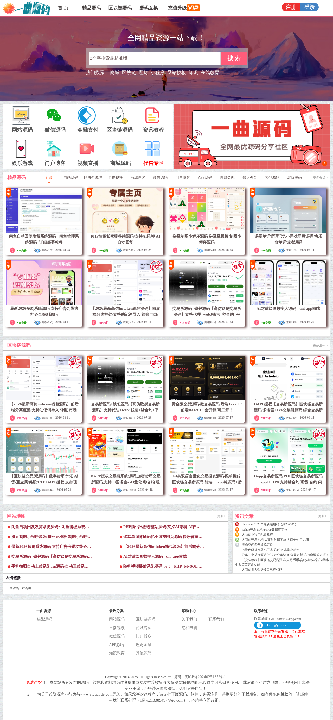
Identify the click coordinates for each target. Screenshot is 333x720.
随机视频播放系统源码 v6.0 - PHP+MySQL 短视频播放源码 (162, 567)
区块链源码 (120, 7)
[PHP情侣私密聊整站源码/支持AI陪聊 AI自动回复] (125, 210)
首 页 (63, 7)
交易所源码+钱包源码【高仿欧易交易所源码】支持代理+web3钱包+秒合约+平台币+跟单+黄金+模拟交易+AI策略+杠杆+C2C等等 (51, 557)
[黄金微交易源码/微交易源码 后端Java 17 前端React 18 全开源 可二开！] (206, 378)
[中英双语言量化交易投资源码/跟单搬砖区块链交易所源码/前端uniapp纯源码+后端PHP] (206, 450)
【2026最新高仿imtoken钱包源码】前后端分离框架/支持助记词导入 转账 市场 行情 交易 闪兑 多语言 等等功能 (125, 314)
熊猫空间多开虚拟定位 (257, 545)
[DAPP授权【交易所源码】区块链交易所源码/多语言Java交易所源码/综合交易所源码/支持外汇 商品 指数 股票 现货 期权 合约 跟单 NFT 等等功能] (288, 378)
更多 (221, 516)
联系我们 (216, 619)
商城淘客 (143, 628)
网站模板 (176, 72)
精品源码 (91, 7)
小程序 (158, 72)
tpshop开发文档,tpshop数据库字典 (264, 529)
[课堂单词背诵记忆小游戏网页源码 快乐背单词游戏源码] (288, 210)
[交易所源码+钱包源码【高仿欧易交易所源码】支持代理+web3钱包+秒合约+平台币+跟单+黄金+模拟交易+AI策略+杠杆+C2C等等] (206, 282)
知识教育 (117, 653)
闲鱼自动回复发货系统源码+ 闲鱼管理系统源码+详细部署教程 (50, 528)
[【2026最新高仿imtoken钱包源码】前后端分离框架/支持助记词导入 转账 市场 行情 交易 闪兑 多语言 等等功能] (125, 282)
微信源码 (117, 636)
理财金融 (143, 645)
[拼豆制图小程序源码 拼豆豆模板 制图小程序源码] (206, 210)
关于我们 (189, 619)
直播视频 (117, 628)
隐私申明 (189, 628)
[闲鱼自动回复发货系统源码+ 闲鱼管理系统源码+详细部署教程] (43, 210)
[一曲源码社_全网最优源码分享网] (252, 168)
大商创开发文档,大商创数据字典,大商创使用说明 (275, 540)
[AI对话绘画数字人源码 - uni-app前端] (288, 282)
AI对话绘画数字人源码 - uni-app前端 (288, 308)
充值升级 (177, 7)
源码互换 (148, 7)
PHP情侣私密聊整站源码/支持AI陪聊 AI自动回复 (162, 528)
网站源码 (117, 619)
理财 (143, 72)
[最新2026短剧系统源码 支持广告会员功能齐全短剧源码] (43, 282)
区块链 (129, 72)
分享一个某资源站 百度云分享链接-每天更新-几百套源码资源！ (285, 555)
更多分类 (320, 177)
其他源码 (143, 653)
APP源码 (116, 645)
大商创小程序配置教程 (257, 534)
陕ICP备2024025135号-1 (205, 677)
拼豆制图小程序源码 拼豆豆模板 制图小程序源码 (51, 538)
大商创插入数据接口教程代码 (262, 570)
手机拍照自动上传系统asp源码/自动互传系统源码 (49, 567)
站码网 (26, 588)
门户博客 (143, 636)
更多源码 (320, 345)
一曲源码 (13, 588)
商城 (114, 72)
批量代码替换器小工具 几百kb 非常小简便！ (272, 550)
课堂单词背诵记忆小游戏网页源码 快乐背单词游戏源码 (162, 538)
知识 (193, 72)
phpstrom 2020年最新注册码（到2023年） (270, 524)
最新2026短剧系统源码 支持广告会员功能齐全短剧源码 (51, 547)
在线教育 (210, 72)
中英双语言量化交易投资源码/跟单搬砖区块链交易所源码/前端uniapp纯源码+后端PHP (207, 482)
